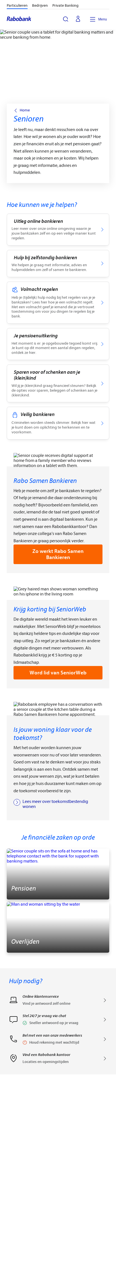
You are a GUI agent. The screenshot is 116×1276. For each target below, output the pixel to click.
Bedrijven (40, 5)
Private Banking (65, 5)
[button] (58, 1021)
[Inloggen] (78, 19)
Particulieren (17, 5)
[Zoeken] (65, 19)
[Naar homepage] (19, 19)
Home (25, 110)
